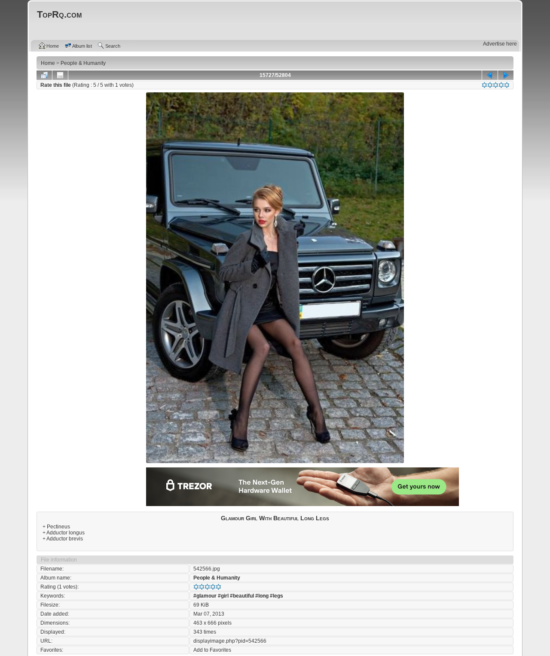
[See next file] (505, 75)
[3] (495, 85)
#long (262, 596)
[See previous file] (490, 75)
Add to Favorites (212, 650)
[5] (507, 85)
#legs (276, 596)
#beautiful (242, 596)
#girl (223, 596)
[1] (484, 85)
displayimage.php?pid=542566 (229, 641)
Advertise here (500, 44)
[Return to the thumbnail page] (44, 75)
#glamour (205, 596)
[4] (501, 85)
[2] (490, 85)
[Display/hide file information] (60, 75)
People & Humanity (216, 578)
